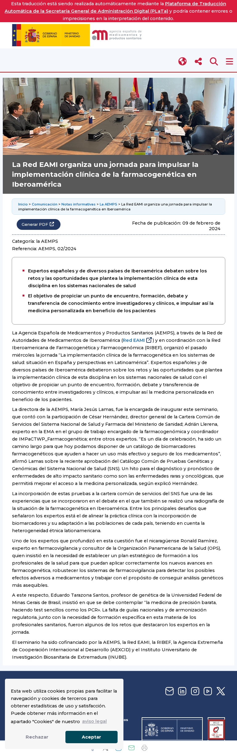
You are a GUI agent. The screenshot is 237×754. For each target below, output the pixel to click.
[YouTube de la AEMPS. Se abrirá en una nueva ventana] (207, 692)
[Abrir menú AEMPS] (229, 61)
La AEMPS (108, 204)
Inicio (23, 204)
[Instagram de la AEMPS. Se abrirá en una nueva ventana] (194, 692)
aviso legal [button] (94, 721)
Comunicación (44, 204)
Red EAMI (134, 340)
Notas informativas (78, 204)
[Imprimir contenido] (144, 748)
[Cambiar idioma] (183, 61)
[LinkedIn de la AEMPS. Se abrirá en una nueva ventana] (181, 692)
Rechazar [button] (37, 737)
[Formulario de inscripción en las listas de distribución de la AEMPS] (169, 692)
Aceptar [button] (91, 737)
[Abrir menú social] (198, 61)
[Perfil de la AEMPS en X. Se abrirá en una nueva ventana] (220, 692)
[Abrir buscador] (214, 61)
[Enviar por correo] (131, 748)
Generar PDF (35, 224)
